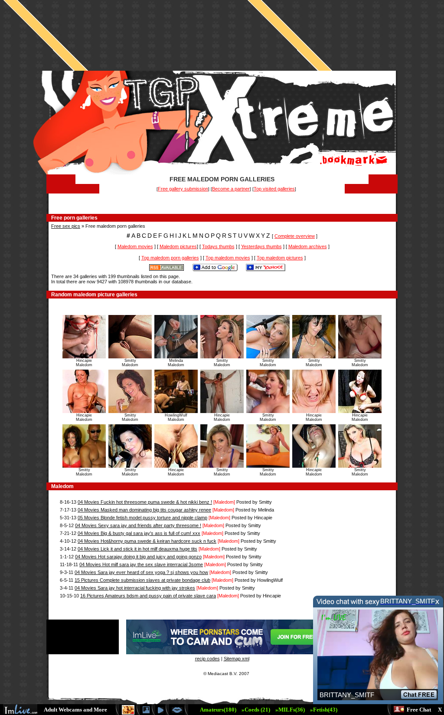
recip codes (207, 658)
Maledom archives (307, 246)
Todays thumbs (218, 246)
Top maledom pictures (280, 257)
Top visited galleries (274, 188)
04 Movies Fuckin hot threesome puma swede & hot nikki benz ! (145, 502)
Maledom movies (135, 246)
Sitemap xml (236, 658)
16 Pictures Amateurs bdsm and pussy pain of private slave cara (148, 595)
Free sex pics (65, 226)
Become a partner (231, 188)
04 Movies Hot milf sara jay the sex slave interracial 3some (141, 564)
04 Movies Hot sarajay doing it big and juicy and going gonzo (138, 556)
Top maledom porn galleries (170, 257)
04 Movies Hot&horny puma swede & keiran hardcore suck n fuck (147, 541)
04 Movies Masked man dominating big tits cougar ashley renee (144, 509)
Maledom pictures (178, 246)
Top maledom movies (228, 257)
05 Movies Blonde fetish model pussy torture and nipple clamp (142, 517)
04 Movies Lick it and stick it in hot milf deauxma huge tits (137, 548)
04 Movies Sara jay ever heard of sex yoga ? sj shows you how (141, 572)
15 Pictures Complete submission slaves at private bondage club (142, 580)
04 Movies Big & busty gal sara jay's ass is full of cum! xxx (139, 533)
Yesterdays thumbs (261, 246)
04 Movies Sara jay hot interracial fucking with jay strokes (135, 587)
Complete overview (294, 236)
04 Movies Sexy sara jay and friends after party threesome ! (138, 525)
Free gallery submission (183, 188)
